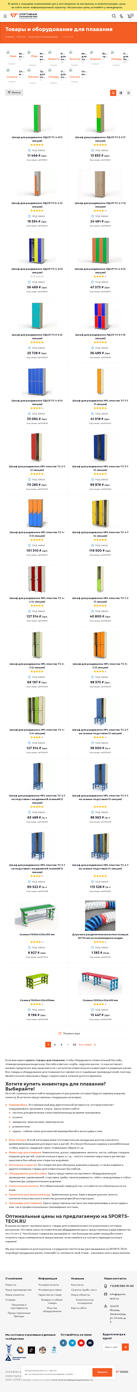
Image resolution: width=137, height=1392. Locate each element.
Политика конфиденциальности (72, 1379)
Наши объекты (80, 1294)
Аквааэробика (18, 1104)
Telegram (72, 1343)
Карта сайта (79, 1308)
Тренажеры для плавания (42, 74)
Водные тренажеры (105, 55)
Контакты (77, 1284)
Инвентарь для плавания (63, 56)
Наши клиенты (14, 1294)
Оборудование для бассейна (126, 56)
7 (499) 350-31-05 (122, 1286)
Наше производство (18, 1289)
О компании (13, 1278)
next (94, 1044)
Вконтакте (63, 1343)
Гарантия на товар (50, 1294)
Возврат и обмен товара (52, 1301)
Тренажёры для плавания (25, 1203)
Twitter (90, 1343)
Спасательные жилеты (22, 73)
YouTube (81, 1343)
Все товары (85, 1044)
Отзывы (10, 1299)
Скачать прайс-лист (84, 1289)
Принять (102, 1372)
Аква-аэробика (22, 55)
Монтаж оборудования (52, 1309)
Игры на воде (42, 56)
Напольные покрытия (23, 1164)
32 (74, 1044)
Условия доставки (50, 1289)
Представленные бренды (19, 1314)
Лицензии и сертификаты (19, 1306)
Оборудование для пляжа (63, 74)
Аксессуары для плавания (84, 56)
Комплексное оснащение (85, 1301)
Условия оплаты (48, 1284)
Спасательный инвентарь (84, 73)
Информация (47, 1278)
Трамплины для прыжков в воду (29, 1194)
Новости (10, 1284)
